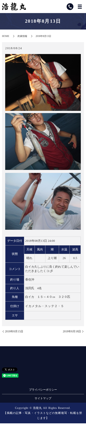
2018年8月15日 (14, 331)
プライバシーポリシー (43, 389)
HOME (5, 36)
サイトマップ (43, 398)
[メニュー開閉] (80, 7)
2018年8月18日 (72, 331)
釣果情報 (22, 36)
